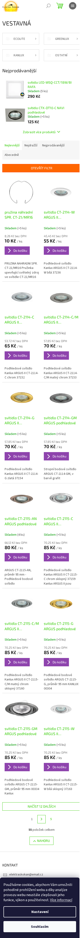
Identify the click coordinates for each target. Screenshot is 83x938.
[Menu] (72, 5)
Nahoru (43, 841)
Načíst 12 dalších (42, 806)
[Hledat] (48, 5)
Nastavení (39, 911)
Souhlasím (40, 926)
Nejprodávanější (53, 145)
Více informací (61, 900)
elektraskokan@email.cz (26, 874)
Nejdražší (30, 145)
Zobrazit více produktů (39, 132)
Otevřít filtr (41, 168)
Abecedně (12, 155)
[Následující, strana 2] (41, 819)
